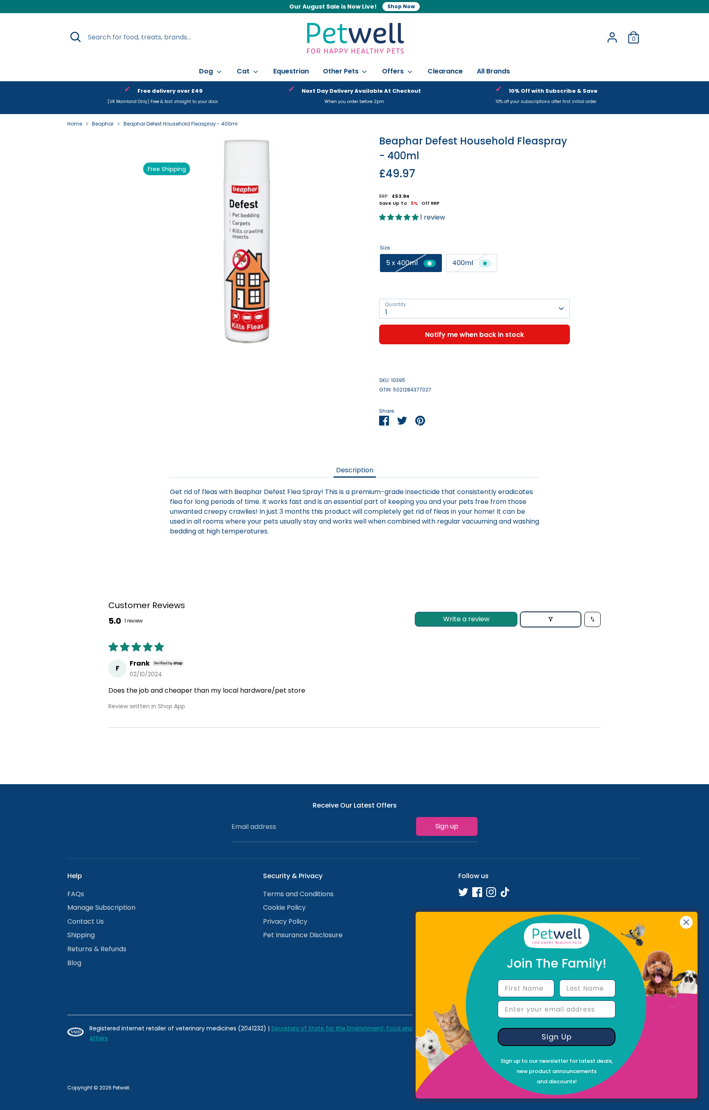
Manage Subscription (101, 907)
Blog (74, 963)
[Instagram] (491, 892)
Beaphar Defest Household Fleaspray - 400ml (181, 123)
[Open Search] (75, 37)
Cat (244, 71)
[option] (163, 97)
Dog (207, 71)
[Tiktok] (505, 892)
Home (74, 123)
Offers (393, 71)
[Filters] (550, 619)
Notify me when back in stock (474, 334)
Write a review (466, 619)
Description (354, 470)
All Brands (493, 71)
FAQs (75, 894)
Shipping (81, 935)
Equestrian (291, 71)
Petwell (121, 1087)
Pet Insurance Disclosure (303, 935)
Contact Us (85, 921)
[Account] (612, 37)
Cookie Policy (284, 907)
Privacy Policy (285, 921)
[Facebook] (477, 892)
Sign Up (557, 1037)
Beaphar (103, 123)
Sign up (446, 826)
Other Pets (341, 71)
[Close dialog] (686, 922)
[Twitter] (463, 892)
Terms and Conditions (298, 894)
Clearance (445, 71)
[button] (399, 217)
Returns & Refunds (96, 949)
